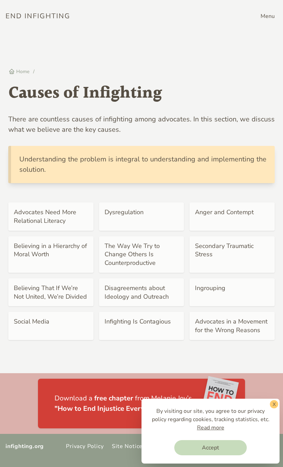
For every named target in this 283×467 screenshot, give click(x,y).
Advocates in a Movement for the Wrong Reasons (231, 325)
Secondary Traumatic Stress (224, 250)
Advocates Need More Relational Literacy (45, 216)
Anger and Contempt (224, 212)
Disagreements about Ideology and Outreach (137, 292)
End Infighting (38, 16)
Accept (210, 447)
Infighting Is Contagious (138, 321)
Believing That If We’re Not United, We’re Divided (50, 292)
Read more (210, 427)
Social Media (31, 321)
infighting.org (25, 446)
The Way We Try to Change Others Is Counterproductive (132, 254)
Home (22, 71)
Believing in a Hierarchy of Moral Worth (50, 250)
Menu (268, 16)
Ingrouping (210, 288)
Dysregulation (124, 212)
